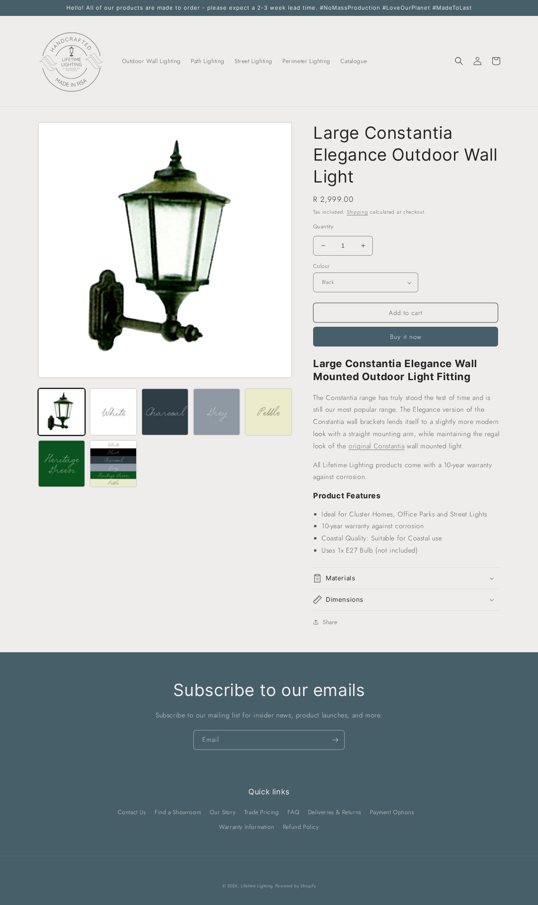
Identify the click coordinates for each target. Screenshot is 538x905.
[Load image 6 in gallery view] (61, 463)
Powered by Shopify (295, 886)
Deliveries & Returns (334, 812)
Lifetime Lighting (257, 886)
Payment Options (392, 812)
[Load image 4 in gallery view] (216, 412)
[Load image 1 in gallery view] (61, 412)
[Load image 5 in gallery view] (268, 412)
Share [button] (330, 622)
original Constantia (376, 446)
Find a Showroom (178, 812)
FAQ (293, 812)
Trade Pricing (261, 812)
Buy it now (406, 336)
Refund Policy (301, 827)
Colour (321, 266)
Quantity (323, 226)
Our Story (222, 812)
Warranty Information (246, 827)
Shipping (357, 212)
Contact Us (132, 812)
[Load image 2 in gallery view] (113, 412)
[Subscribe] (335, 740)
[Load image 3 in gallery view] (165, 412)
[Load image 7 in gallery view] (113, 463)
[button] (459, 61)
